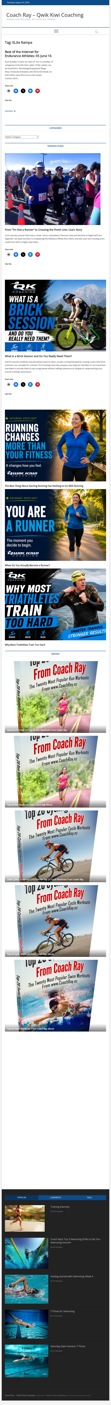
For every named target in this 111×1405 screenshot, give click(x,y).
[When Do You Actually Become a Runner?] (55, 525)
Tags (89, 1197)
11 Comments (57, 1351)
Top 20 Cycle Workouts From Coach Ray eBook (30, 954)
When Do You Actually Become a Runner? (27, 565)
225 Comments (57, 1211)
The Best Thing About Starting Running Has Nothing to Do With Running (44, 485)
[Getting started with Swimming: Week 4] (26, 1276)
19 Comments (57, 1281)
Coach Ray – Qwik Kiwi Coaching (45, 15)
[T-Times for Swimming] (26, 1311)
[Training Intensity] (25, 1206)
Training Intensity (59, 1206)
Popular (21, 1197)
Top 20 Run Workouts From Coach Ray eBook (29, 804)
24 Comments (57, 1247)
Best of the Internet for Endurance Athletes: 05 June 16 (28, 53)
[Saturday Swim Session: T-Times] (26, 1346)
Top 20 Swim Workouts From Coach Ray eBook (30, 1028)
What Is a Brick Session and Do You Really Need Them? (38, 356)
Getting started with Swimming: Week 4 (71, 1276)
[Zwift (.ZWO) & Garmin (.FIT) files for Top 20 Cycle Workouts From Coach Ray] (55, 846)
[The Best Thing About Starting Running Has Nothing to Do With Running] (55, 445)
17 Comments (57, 1316)
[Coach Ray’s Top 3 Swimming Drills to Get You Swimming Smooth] (26, 1239)
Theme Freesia (51, 1395)
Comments (55, 1197)
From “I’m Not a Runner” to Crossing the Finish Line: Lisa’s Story (43, 229)
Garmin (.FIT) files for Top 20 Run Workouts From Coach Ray (37, 730)
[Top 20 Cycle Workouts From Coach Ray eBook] (55, 921)
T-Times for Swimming (62, 1311)
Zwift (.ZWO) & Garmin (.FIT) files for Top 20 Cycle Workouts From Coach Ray (45, 879)
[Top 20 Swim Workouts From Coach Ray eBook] (55, 996)
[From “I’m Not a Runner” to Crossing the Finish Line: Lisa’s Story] (55, 189)
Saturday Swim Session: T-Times (67, 1346)
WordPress (62, 1395)
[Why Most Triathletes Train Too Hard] (55, 604)
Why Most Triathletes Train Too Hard (25, 644)
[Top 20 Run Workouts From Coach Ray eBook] (55, 772)
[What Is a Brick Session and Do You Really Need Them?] (55, 315)
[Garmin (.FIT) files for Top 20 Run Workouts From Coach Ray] (55, 697)
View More (12, 111)
